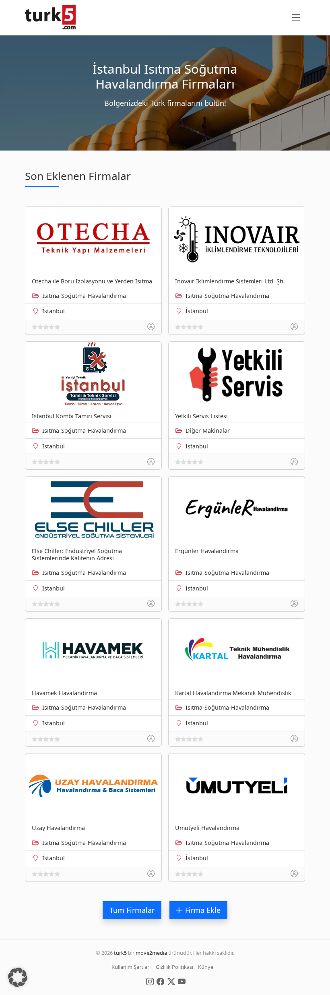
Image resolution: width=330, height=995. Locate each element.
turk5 (120, 952)
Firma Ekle (203, 910)
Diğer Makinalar (208, 430)
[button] (17, 977)
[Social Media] (150, 981)
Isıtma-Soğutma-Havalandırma (84, 295)
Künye (205, 966)
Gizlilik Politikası (174, 966)
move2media (151, 952)
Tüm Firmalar (132, 910)
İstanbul (53, 311)
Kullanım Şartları (131, 966)
